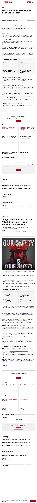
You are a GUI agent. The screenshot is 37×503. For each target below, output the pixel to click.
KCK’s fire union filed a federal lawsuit (17, 313)
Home (3, 7)
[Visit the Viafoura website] (32, 164)
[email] (21, 25)
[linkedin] (16, 25)
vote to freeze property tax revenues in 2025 (19, 351)
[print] (34, 25)
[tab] (4, 160)
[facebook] (15, 25)
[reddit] (20, 25)
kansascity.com (18, 363)
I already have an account (18, 171)
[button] (3, 2)
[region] (18, 162)
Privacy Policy (4, 501)
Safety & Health (5, 216)
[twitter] (18, 25)
